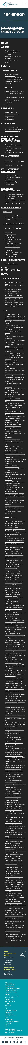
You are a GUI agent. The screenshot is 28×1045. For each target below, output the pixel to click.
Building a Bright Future (11, 465)
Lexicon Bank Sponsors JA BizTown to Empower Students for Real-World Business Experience (15, 785)
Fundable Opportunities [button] (12, 996)
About (5, 47)
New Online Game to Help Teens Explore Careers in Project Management (14, 744)
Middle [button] (7, 1025)
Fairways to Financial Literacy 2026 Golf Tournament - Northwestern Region (14, 93)
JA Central (8, 54)
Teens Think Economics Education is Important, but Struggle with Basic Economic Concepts (15, 921)
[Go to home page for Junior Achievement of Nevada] (10, 4)
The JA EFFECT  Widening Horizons (14, 493)
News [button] (6, 1017)
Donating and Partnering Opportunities (10, 138)
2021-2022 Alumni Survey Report (14, 299)
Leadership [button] (8, 1005)
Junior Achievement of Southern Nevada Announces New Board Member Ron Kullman (14, 867)
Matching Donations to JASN (13, 148)
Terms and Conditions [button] (9, 1037)
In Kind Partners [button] (9, 999)
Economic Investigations (11, 254)
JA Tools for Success (10, 234)
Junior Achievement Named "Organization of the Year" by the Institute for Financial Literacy (14, 770)
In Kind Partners (9, 116)
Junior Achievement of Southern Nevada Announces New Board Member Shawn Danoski (14, 549)
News (4, 274)
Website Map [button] (14, 1039)
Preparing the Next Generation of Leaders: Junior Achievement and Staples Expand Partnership (14, 327)
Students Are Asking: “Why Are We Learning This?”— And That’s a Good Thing (14, 370)
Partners (7, 108)
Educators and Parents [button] (12, 988)
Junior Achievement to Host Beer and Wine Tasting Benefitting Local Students (15, 534)
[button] (3, 1042)
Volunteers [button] (8, 983)
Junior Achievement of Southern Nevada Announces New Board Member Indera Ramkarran (14, 571)
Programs (7, 212)
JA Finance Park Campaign (12, 131)
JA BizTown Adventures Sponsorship (15, 194)
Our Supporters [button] (9, 997)
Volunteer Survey (9, 184)
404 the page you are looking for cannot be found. (12, 29)
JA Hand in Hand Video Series (13, 239)
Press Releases (9, 517)
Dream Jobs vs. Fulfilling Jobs (13, 431)
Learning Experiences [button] (12, 1021)
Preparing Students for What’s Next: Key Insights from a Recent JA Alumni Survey (15, 336)
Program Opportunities (10, 189)
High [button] (6, 1026)
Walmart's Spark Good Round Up (14, 152)
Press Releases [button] (9, 1014)
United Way (8, 150)
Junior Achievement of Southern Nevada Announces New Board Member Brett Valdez (14, 862)
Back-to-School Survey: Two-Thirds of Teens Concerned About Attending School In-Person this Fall (15, 696)
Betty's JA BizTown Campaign (13, 127)
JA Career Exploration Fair (12, 216)
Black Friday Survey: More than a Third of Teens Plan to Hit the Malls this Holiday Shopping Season (15, 916)
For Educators (11, 207)
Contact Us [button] (7, 962)
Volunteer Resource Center (12, 182)
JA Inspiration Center (10, 133)
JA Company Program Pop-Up (13, 217)
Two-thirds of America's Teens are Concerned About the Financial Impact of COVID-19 (14, 739)
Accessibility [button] (7, 1039)
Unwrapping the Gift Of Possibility (14, 441)
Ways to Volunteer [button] (10, 984)
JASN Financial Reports (11, 264)
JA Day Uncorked (10, 76)
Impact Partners (9, 119)
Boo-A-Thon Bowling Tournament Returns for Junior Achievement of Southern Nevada (14, 543)
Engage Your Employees (11, 114)
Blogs (5, 310)
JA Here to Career (10, 237)
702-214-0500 (8, 964)
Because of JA (9, 437)
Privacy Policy (8, 58)
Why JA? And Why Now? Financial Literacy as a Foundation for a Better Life (15, 496)
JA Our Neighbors (10, 232)
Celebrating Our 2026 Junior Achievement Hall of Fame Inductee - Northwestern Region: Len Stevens (15, 316)
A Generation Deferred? (11, 429)
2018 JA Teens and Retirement (13, 291)
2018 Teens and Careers (11, 293)
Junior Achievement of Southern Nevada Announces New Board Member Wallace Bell (14, 822)
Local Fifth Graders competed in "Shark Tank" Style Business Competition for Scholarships (14, 791)
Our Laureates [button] (9, 1019)
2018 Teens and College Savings (13, 295)
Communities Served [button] (11, 1010)
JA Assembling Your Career (12, 247)
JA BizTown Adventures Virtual (13, 196)
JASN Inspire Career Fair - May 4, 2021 (15, 203)
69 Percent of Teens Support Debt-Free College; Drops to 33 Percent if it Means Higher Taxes (15, 649)
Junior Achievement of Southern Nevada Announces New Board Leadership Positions (14, 560)
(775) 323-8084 (8, 975)
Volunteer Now (9, 160)
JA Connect (8, 241)
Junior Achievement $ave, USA (13, 252)
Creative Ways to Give (11, 112)
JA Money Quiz (9, 235)
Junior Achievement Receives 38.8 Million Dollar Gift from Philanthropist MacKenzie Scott (15, 666)
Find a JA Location (10, 1032)
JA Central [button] (21, 1039)
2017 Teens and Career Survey (13, 289)
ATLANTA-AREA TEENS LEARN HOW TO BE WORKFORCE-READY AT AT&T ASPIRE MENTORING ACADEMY (15, 754)
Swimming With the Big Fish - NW (14, 79)
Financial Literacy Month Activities (14, 912)
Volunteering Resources (10, 170)
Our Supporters (9, 117)
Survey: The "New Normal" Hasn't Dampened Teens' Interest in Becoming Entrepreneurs (14, 776)
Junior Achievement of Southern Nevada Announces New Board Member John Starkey (14, 577)
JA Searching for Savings (11, 248)
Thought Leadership (12, 278)
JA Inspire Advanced (10, 219)
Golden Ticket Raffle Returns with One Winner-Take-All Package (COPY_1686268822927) (15, 614)
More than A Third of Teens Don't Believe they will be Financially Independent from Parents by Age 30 (15, 683)
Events (5, 66)
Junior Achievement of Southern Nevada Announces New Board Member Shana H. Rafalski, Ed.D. (14, 843)
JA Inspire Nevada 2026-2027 (13, 78)
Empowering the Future (11, 472)
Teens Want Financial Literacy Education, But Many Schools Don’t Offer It (14, 399)
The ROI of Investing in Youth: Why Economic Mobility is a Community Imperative (14, 349)
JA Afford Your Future (11, 256)
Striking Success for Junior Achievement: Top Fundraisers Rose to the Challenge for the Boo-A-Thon (15, 804)
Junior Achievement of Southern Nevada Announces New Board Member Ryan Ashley (14, 566)
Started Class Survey (10, 181)
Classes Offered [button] (9, 986)
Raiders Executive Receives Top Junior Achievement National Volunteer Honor (15, 834)
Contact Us (8, 62)
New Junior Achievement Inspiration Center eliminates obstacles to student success (15, 828)
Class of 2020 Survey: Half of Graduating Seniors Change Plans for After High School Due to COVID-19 (15, 605)
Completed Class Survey (11, 175)
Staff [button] (6, 1007)
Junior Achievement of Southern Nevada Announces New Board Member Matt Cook (14, 582)
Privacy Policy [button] (19, 1037)
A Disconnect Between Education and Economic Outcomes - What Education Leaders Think (14, 304)
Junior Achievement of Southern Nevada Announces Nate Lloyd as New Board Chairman (14, 555)
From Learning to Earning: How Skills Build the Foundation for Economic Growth (15, 321)
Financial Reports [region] (10, 1001)
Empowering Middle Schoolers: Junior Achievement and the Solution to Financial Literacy (15, 461)
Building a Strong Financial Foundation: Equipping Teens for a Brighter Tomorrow (14, 394)
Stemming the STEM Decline (13, 428)
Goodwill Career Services (11, 74)
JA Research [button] (8, 1012)
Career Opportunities (10, 268)
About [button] (7, 1003)
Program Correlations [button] (11, 992)
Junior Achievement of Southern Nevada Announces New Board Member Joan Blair (14, 809)
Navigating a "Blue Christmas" (13, 446)
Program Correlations (13, 223)
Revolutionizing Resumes (12, 467)
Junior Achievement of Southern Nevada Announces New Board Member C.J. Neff (14, 873)
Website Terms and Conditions (13, 56)
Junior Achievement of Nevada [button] (13, 1030)
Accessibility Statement (11, 60)
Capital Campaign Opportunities (14, 129)
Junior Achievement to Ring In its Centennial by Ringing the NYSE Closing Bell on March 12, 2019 (14, 661)
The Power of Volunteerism (12, 439)
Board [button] (6, 1008)
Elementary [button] (8, 1023)
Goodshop (8, 146)
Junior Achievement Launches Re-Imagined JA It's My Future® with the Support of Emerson (15, 655)
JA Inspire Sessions (10, 198)
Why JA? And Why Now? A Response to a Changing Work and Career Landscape (15, 502)
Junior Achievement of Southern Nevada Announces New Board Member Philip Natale (14, 594)
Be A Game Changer (10, 491)
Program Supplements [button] (11, 990)
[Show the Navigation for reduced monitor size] (25, 4)
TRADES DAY (8, 104)
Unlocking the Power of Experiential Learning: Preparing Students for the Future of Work (15, 379)
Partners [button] (7, 994)
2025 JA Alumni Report (11, 300)
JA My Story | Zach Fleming (12, 485)
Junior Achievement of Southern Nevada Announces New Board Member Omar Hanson (14, 588)
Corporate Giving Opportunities (13, 145)
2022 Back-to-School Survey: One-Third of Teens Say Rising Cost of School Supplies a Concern (14, 507)
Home (4, 43)
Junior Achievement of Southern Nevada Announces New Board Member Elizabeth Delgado (14, 856)
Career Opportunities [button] (11, 1015)
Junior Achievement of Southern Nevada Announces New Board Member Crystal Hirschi (14, 599)
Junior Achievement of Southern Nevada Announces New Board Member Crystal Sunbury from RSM (14, 878)
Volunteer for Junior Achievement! (14, 165)
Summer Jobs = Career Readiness (14, 411)
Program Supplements (13, 228)
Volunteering (10, 156)
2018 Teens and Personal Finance (14, 297)
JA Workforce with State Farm (13, 383)
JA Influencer (8, 250)
